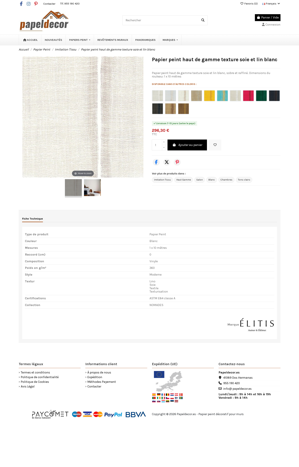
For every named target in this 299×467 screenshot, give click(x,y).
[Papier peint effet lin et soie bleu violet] (274, 95)
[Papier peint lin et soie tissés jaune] (209, 95)
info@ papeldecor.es (237, 389)
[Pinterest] (177, 162)
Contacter (49, 3)
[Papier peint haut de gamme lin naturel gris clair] (170, 95)
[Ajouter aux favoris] (215, 145)
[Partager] (156, 162)
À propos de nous (99, 372)
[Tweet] (166, 162)
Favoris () (251, 3)
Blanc (211, 179)
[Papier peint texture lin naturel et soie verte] (261, 95)
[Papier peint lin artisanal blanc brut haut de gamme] (157, 95)
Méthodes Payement (101, 382)
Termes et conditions (35, 372)
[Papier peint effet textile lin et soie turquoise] (222, 95)
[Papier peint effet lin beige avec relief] (196, 95)
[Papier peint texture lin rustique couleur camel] (170, 108)
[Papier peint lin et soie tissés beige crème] (235, 95)
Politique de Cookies (35, 382)
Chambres (226, 179)
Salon (199, 179)
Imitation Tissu (162, 179)
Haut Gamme (183, 179)
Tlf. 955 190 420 (70, 3)
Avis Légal (28, 386)
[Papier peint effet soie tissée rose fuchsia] (248, 95)
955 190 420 (231, 383)
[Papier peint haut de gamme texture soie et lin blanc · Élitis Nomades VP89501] (73, 188)
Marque (233, 324)
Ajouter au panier (190, 145)
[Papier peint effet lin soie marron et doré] (183, 108)
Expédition (94, 377)
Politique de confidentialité (40, 377)
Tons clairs (244, 179)
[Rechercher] (203, 20)
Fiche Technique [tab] (32, 218)
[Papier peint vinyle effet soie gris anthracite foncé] (157, 108)
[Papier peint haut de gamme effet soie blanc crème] (183, 95)
